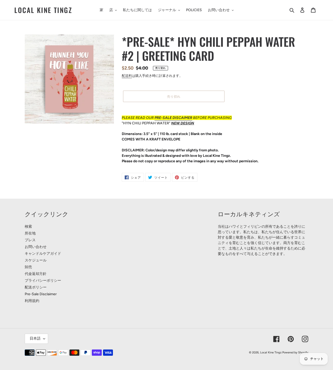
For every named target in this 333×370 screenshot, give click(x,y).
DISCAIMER (182, 118)
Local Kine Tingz (43, 10)
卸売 (28, 267)
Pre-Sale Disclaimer (41, 294)
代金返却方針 (36, 274)
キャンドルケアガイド (43, 253)
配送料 (127, 76)
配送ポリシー (36, 287)
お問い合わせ (36, 247)
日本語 (35, 338)
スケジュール (36, 260)
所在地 (30, 233)
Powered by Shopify (295, 352)
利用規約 (32, 301)
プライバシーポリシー (43, 280)
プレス (30, 240)
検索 (28, 226)
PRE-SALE (163, 118)
